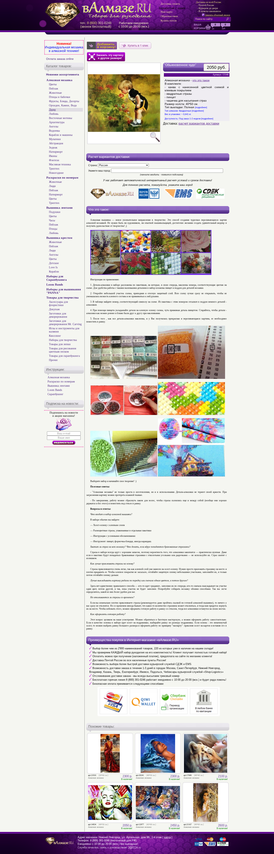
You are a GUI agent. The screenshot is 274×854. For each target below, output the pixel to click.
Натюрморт (56, 151)
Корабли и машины (60, 134)
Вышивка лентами (59, 207)
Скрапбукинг (55, 394)
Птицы (53, 228)
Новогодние (56, 172)
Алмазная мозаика (59, 80)
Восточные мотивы (60, 118)
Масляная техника (60, 164)
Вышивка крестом (59, 237)
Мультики (55, 139)
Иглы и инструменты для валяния (64, 330)
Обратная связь (169, 16)
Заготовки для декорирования (58, 315)
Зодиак (53, 147)
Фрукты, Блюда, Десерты (64, 101)
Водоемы (54, 130)
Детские (54, 263)
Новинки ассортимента (62, 74)
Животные (55, 92)
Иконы (53, 156)
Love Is (53, 267)
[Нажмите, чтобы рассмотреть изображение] (124, 103)
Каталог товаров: (59, 66)
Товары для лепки (60, 344)
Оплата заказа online (60, 58)
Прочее (53, 360)
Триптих (54, 168)
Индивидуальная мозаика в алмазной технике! (64, 49)
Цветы (53, 84)
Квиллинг (55, 335)
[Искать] (228, 19)
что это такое (201, 80)
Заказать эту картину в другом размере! (109, 57)
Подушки (54, 212)
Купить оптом (169, 20)
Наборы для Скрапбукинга (56, 278)
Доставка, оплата (170, 3)
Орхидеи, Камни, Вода (63, 105)
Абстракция (56, 143)
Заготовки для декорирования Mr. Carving (65, 322)
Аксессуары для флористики (58, 303)
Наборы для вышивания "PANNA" (63, 291)
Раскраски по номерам (62, 177)
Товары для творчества (62, 297)
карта (167, 837)
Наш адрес (167, 11)
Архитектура (56, 122)
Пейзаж (53, 88)
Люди (52, 109)
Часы (52, 220)
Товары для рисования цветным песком (62, 350)
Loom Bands (54, 284)
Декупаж (54, 309)
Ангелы (53, 126)
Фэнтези (54, 160)
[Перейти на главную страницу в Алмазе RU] (100, 10)
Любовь (53, 113)
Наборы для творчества (63, 340)
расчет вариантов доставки (199, 123)
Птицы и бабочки (59, 97)
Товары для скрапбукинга (64, 355)
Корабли (54, 271)
